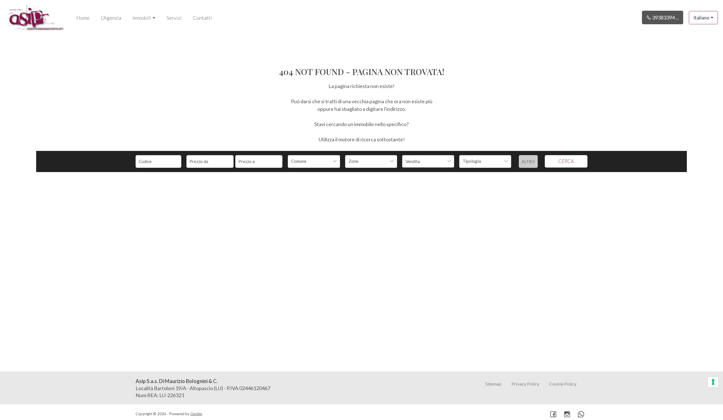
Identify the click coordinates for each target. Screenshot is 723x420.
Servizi (174, 18)
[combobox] (314, 161)
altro (528, 161)
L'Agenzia (111, 18)
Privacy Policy (525, 383)
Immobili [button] (141, 18)
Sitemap (493, 383)
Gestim (196, 414)
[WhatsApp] (581, 414)
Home (83, 18)
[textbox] (309, 161)
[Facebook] (553, 414)
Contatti (202, 18)
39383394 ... (665, 17)
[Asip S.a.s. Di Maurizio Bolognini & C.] (35, 17)
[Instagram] (567, 414)
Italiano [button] (701, 18)
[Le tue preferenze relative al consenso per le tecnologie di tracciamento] (713, 382)
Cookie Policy (562, 383)
